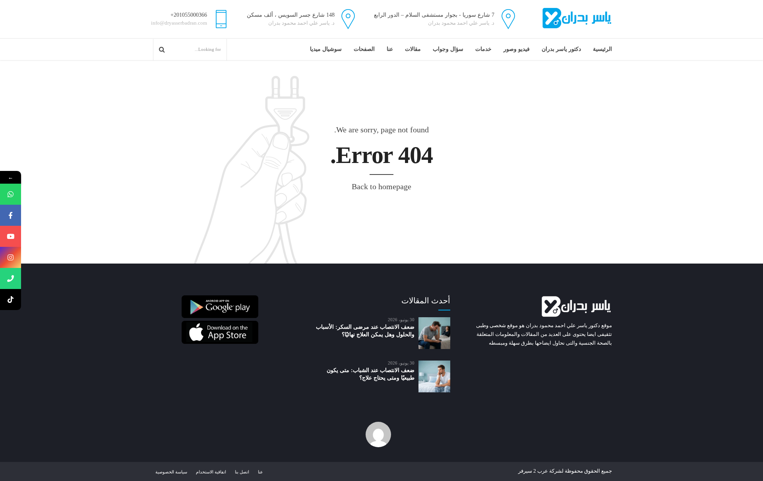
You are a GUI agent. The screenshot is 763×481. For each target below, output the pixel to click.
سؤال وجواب (448, 49)
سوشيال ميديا (326, 49)
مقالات (413, 49)
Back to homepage (381, 186)
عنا (390, 49)
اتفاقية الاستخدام (211, 471)
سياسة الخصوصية (171, 471)
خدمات (483, 49)
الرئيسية (602, 49)
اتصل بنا (242, 471)
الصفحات (364, 49)
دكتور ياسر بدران (561, 49)
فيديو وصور (517, 49)
